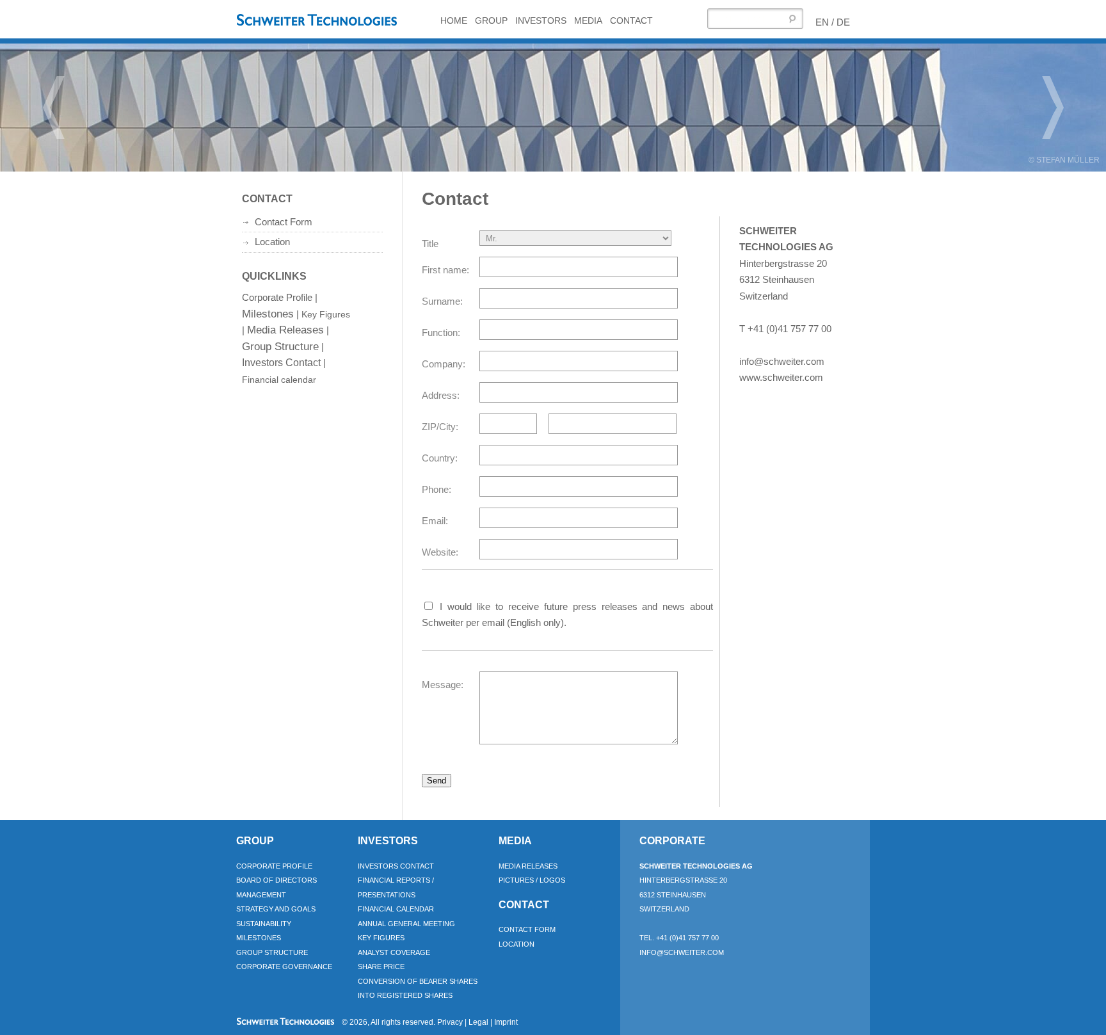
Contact (631, 20)
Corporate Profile (277, 297)
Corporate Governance (284, 966)
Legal (478, 1022)
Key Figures (325, 314)
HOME (453, 20)
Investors (540, 20)
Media (588, 20)
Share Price (381, 966)
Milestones (268, 313)
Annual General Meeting (406, 923)
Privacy (450, 1022)
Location (272, 241)
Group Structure (280, 346)
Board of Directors (276, 880)
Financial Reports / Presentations (396, 887)
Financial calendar (279, 379)
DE (843, 22)
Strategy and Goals (276, 909)
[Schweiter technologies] (319, 22)
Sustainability (263, 923)
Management (261, 895)
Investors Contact (281, 362)
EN (822, 22)
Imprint (506, 1022)
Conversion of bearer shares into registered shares (417, 988)
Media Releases (285, 329)
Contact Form (283, 221)
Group (491, 20)
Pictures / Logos (532, 880)
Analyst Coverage (394, 952)
